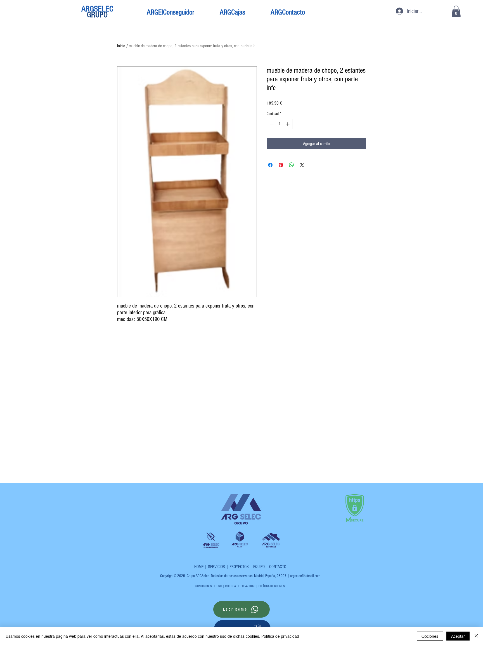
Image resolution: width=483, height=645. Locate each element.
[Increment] (288, 124)
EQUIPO (259, 566)
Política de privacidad (280, 636)
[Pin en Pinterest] (281, 165)
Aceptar (458, 636)
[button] (456, 11)
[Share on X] (302, 165)
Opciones (430, 636)
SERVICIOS (216, 566)
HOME (198, 566)
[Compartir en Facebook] (270, 165)
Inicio (121, 45)
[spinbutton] (279, 124)
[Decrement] (270, 124)
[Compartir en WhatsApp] (291, 165)
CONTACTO (277, 566)
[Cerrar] (476, 636)
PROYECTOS (239, 566)
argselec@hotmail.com (305, 576)
